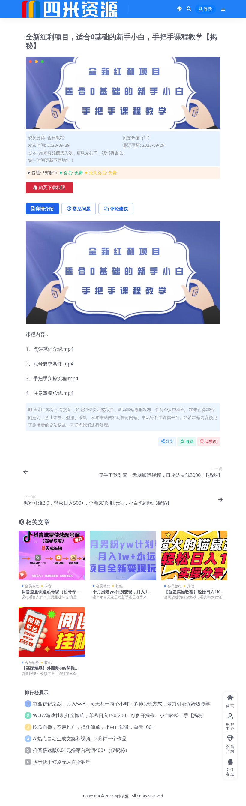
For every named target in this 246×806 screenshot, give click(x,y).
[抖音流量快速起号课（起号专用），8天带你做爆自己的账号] (52, 555)
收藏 (190, 441)
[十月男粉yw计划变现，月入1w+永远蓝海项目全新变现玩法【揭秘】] (123, 555)
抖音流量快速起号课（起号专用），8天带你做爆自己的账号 (50, 594)
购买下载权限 (51, 187)
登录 (208, 9)
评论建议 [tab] (119, 209)
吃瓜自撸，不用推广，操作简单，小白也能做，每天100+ (93, 727)
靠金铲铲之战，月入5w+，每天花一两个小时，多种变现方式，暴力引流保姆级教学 (121, 703)
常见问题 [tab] (82, 209)
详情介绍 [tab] (45, 209)
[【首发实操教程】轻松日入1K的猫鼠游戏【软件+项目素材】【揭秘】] (194, 555)
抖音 (48, 585)
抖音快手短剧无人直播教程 (62, 762)
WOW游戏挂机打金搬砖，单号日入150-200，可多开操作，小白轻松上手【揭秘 (118, 715)
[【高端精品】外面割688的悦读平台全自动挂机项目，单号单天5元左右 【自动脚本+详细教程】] (52, 632)
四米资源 (121, 795)
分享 (169, 441)
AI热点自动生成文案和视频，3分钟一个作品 (80, 738)
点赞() (211, 441)
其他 (119, 585)
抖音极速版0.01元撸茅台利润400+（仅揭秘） (81, 750)
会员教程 (55, 137)
